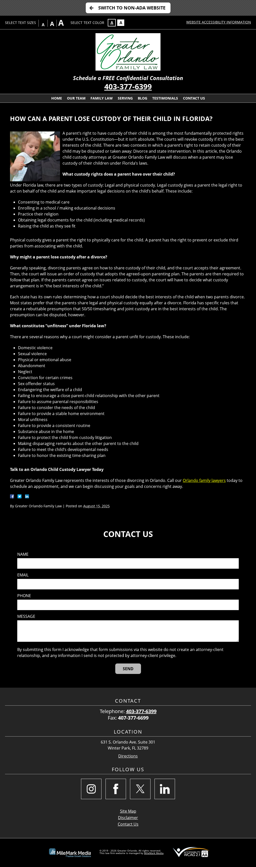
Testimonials (165, 98)
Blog (142, 98)
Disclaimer (128, 817)
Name (22, 554)
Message (26, 616)
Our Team (76, 98)
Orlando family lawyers (204, 480)
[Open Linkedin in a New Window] (164, 789)
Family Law (101, 98)
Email (22, 575)
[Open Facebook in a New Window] (116, 789)
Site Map (128, 811)
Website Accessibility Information (218, 22)
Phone (24, 595)
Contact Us (194, 98)
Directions (128, 756)
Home (56, 98)
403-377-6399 (128, 86)
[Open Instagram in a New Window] (91, 789)
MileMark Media (154, 853)
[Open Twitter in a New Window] (140, 789)
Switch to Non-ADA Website (132, 8)
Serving (125, 98)
